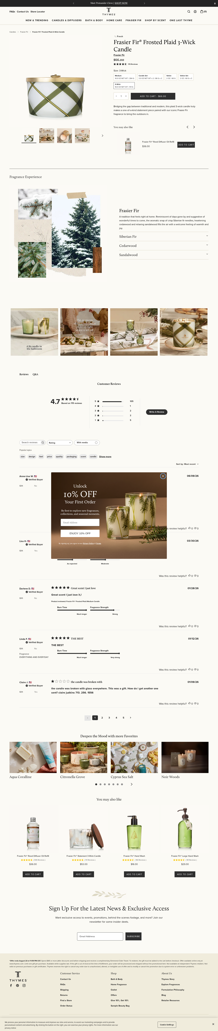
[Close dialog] (163, 476)
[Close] (213, 1024)
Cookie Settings (167, 1024)
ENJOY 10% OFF (80, 533)
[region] (109, 1024)
